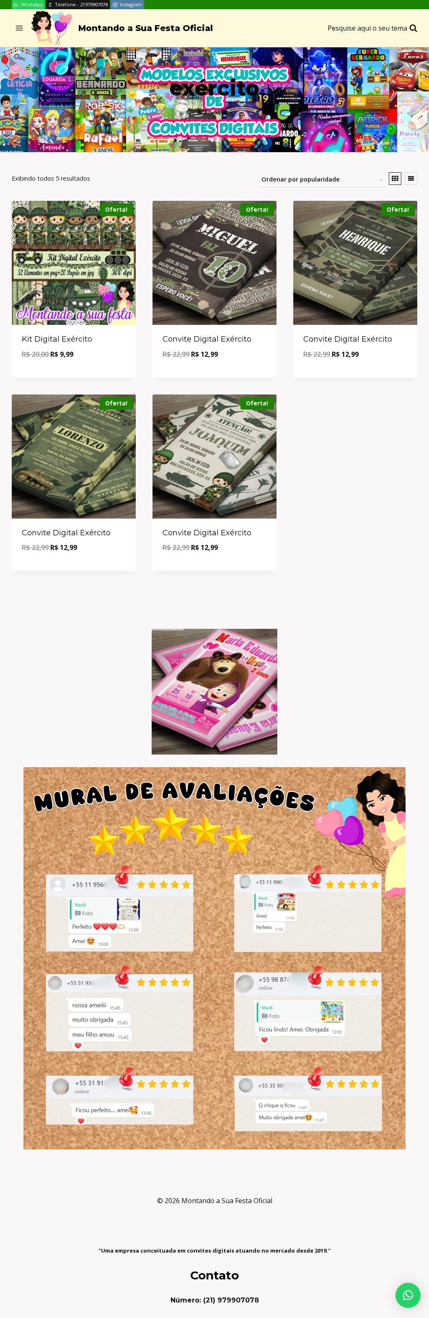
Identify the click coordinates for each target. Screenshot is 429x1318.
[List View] (411, 178)
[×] (408, 1295)
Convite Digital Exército (207, 339)
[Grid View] (395, 178)
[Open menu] (19, 28)
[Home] (199, 113)
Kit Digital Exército (57, 339)
